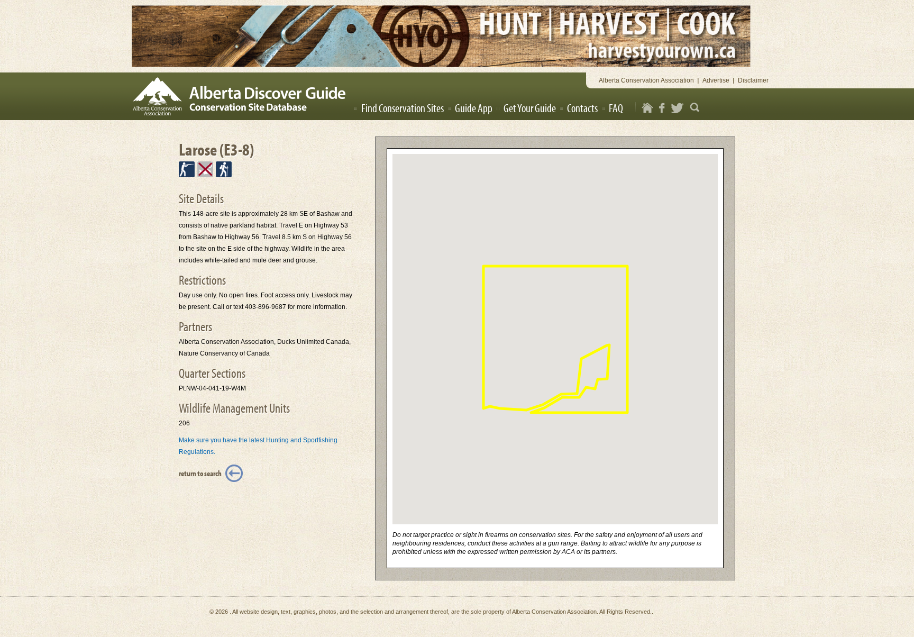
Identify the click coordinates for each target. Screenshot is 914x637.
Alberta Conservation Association (646, 80)
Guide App (473, 108)
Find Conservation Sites (402, 108)
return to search (200, 473)
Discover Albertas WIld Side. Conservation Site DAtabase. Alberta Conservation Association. (242, 96)
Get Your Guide (530, 108)
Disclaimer (753, 80)
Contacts (582, 108)
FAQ (616, 108)
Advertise (715, 80)
